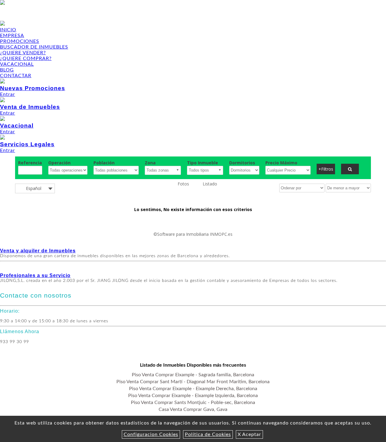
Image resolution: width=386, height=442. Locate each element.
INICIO (8, 29)
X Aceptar (249, 434)
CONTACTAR (15, 75)
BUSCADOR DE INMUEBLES (34, 47)
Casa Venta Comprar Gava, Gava (193, 409)
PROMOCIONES (19, 41)
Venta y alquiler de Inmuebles (38, 250)
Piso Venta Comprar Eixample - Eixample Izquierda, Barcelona (193, 395)
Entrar (32, 91)
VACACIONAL (17, 64)
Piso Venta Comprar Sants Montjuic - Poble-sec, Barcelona (193, 402)
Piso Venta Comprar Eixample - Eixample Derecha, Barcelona (193, 388)
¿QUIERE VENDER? (23, 52)
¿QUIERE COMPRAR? (26, 58)
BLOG (7, 70)
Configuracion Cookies (151, 434)
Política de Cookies (208, 434)
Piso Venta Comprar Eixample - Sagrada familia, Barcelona (193, 374)
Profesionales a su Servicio (35, 275)
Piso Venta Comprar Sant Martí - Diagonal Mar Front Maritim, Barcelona (193, 381)
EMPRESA (12, 35)
